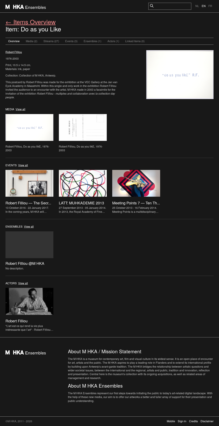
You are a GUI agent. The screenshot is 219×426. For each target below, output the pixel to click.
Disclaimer (207, 421)
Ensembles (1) (92, 41)
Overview (14, 41)
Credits (193, 421)
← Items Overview (30, 21)
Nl (197, 6)
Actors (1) (113, 41)
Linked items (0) (135, 41)
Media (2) (31, 41)
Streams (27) (51, 41)
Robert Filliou (13, 52)
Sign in (182, 421)
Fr (210, 6)
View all (20, 109)
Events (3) (71, 41)
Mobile (171, 421)
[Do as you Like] (180, 75)
